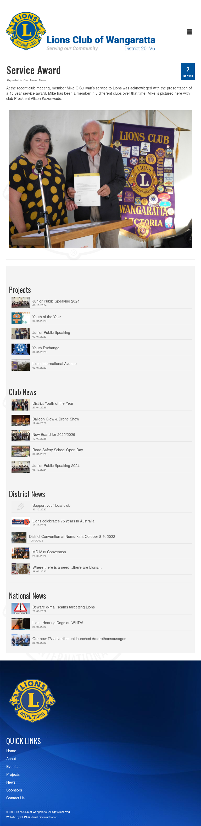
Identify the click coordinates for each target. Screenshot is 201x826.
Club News (30, 80)
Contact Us (15, 797)
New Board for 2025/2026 (53, 434)
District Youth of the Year (52, 403)
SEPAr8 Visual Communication (38, 817)
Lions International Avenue (54, 363)
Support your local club (51, 505)
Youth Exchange (45, 347)
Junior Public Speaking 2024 (56, 301)
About (11, 758)
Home (11, 750)
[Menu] (189, 32)
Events (12, 766)
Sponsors (14, 790)
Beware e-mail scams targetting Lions (63, 606)
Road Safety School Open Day (57, 449)
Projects (13, 774)
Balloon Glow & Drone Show (55, 418)
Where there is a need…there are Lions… (67, 567)
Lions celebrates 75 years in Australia (63, 520)
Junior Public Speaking (51, 332)
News (42, 80)
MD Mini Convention (49, 551)
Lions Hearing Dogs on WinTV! (57, 622)
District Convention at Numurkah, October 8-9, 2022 (72, 536)
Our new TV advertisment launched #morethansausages (79, 638)
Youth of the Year (46, 316)
